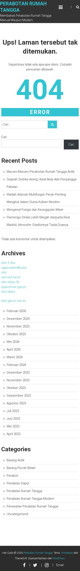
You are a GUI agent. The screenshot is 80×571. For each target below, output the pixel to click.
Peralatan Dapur (18, 483)
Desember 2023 (18, 372)
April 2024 (13, 349)
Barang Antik (15, 460)
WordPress (59, 558)
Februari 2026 (16, 311)
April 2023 (13, 434)
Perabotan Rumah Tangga (37, 552)
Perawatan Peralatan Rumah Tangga (32, 506)
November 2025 (18, 326)
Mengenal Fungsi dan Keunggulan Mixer (35, 210)
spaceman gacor (13, 287)
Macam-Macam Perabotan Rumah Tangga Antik (40, 172)
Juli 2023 (13, 411)
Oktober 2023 (16, 388)
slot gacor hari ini (13, 301)
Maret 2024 (15, 357)
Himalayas (67, 552)
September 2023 (19, 395)
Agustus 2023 (16, 403)
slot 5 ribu (8, 263)
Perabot (12, 476)
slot (4, 272)
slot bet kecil (10, 277)
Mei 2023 (13, 426)
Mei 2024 (13, 342)
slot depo (8, 292)
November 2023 (18, 380)
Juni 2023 (13, 419)
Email (60, 565)
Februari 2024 (16, 365)
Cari (4, 137)
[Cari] (52, 124)
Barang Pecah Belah (21, 468)
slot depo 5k (10, 282)
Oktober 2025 (16, 334)
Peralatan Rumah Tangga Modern (30, 499)
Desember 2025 (18, 319)
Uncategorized (17, 514)
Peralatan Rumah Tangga (24, 491)
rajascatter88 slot (13, 268)
